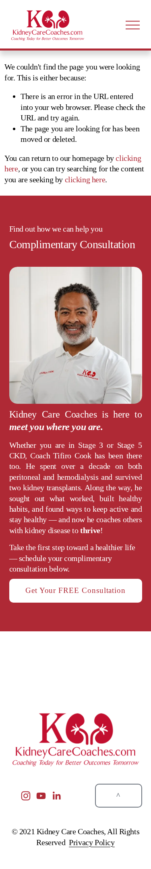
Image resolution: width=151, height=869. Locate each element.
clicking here (85, 179)
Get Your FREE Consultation (75, 590)
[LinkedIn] (56, 796)
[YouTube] (41, 796)
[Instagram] (26, 796)
